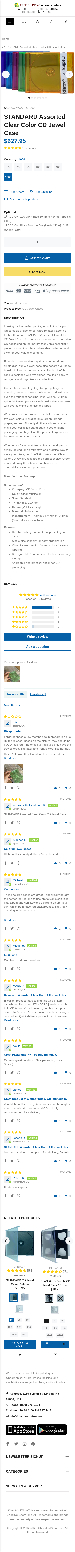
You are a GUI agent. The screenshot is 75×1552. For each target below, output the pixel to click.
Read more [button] (11, 758)
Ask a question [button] (37, 646)
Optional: (10, 212)
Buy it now (37, 272)
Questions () (38, 694)
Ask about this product (24, 199)
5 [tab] (40, 98)
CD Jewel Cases (32, 308)
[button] (13, 148)
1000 (8, 177)
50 (28, 167)
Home (6, 38)
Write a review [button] (37, 636)
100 (38, 167)
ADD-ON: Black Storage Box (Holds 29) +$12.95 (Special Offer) (36, 227)
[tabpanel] (37, 72)
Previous (6, 74)
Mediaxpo (21, 303)
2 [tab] (32, 98)
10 (8, 167)
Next (69, 74)
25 (18, 167)
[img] (12, 716)
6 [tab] (43, 98)
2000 (24, 1334)
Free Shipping (43, 191)
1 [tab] (29, 98)
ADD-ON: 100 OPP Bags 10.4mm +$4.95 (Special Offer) (37, 219)
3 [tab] (35, 98)
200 (48, 167)
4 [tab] (38, 98)
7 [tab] (46, 98)
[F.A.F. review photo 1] (13, 773)
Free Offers (17, 191)
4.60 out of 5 (48, 595)
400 (58, 167)
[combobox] (31, 21)
